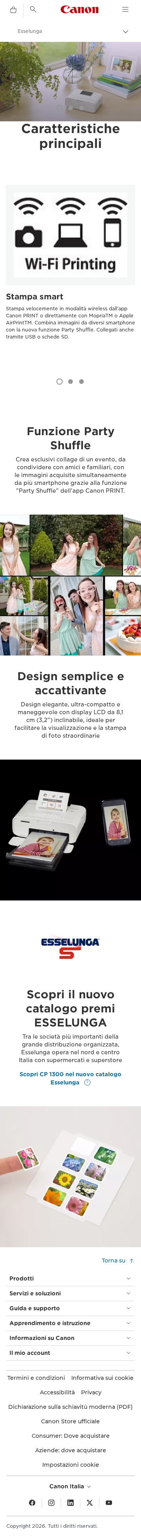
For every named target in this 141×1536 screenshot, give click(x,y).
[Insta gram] (51, 1503)
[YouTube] (109, 1503)
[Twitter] (90, 1503)
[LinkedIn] (70, 1503)
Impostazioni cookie (70, 1464)
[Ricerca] (33, 9)
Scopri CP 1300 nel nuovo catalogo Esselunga (70, 1078)
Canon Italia (67, 1486)
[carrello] (13, 10)
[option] (70, 81)
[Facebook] (32, 1503)
